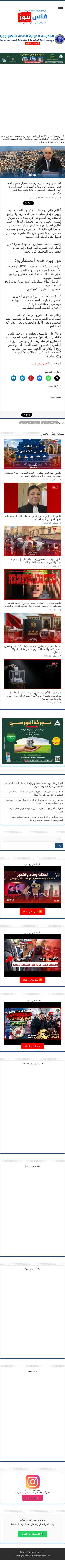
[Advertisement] (32, 99)
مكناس (32, 197)
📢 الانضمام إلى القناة (32, 1534)
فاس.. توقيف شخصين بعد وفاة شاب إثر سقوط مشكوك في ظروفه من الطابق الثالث (35, 561)
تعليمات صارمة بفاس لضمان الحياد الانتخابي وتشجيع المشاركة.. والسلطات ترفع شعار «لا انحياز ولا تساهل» (32, 649)
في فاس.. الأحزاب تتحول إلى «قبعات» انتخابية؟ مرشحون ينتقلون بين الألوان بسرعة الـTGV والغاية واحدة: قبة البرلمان (34, 695)
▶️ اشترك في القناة (32, 911)
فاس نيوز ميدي (40, 363)
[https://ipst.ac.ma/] (32, 39)
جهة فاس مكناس (49, 423)
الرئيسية (58, 136)
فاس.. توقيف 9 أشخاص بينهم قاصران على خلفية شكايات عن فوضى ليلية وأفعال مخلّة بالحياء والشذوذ (32, 604)
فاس (50, 136)
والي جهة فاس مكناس (29, 423)
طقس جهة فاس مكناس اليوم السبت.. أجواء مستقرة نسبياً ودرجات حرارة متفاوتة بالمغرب (32, 474)
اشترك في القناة (32, 1046)
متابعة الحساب (32, 1497)
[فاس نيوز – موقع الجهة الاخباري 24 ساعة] (32, 16)
